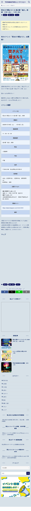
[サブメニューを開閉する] (28, 410)
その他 (5, 387)
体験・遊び (11, 15)
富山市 (5, 15)
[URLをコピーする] (26, 292)
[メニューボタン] (2, 2)
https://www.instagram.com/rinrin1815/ (13, 208)
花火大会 (5, 380)
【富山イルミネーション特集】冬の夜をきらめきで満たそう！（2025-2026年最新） (15, 457)
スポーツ (5, 393)
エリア (5, 410)
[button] (4, 292)
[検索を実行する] (28, 473)
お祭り (5, 397)
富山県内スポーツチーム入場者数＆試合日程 (13, 444)
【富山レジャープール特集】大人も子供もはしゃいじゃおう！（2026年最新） (15, 433)
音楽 (4, 400)
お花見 (5, 383)
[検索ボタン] (29, 2)
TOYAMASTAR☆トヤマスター (15, 2)
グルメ (17, 15)
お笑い (5, 390)
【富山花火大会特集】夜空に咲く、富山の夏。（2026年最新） (15, 420)
